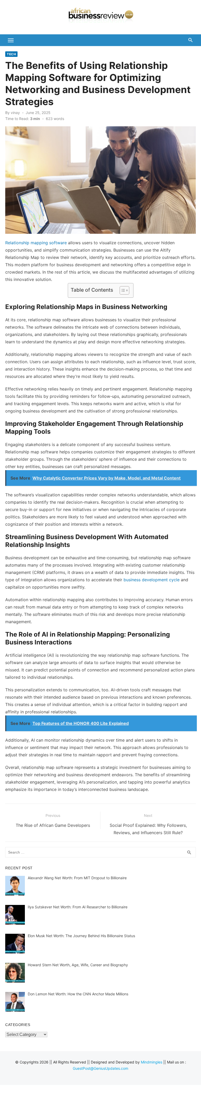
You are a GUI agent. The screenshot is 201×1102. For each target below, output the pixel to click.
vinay (15, 112)
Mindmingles (151, 1062)
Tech (11, 54)
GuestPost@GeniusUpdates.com (100, 1068)
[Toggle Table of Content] (122, 290)
